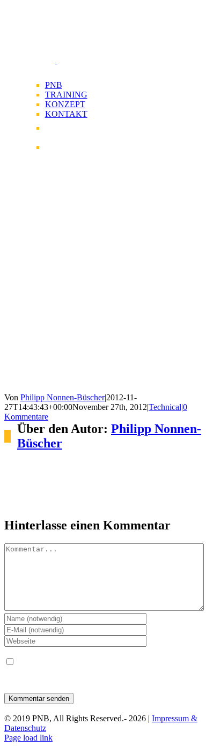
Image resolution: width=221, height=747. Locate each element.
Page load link (28, 737)
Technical (165, 407)
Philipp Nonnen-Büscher (62, 397)
